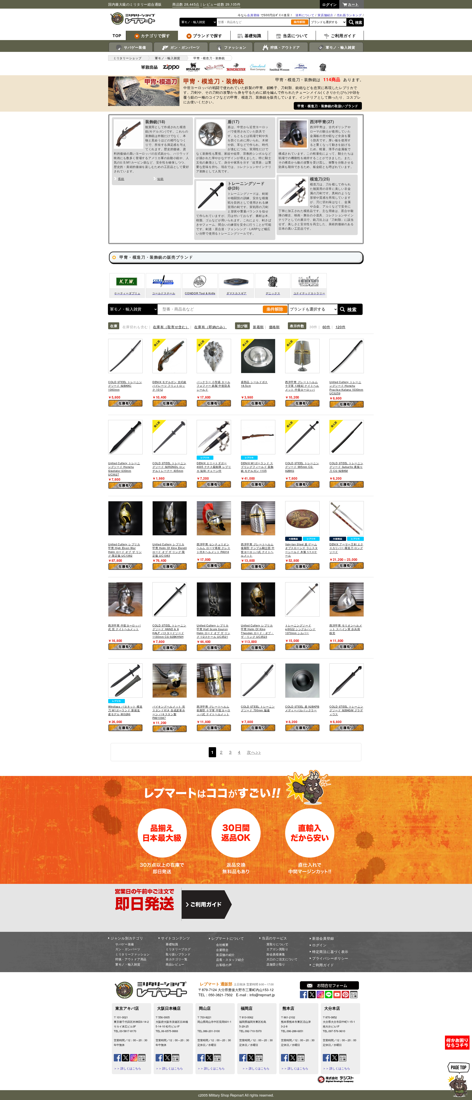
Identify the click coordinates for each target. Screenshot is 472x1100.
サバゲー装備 (134, 47)
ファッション (234, 47)
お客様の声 (224, 965)
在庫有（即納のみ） (210, 326)
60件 (326, 326)
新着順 (258, 326)
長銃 (121, 179)
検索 (358, 22)
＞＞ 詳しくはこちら (127, 1068)
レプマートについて (227, 938)
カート (353, 4)
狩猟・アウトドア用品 (131, 959)
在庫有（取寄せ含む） (171, 326)
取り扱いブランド (178, 954)
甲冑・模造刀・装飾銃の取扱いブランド (327, 106)
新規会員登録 (323, 938)
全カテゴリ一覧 (177, 959)
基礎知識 (172, 944)
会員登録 (253, 15)
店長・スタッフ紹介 (230, 959)
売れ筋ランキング (349, 15)
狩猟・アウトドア (284, 47)
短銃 (160, 179)
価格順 (274, 326)
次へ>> (254, 752)
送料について (304, 15)
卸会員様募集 (275, 954)
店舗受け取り (275, 964)
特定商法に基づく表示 (330, 951)
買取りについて (277, 944)
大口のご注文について (282, 959)
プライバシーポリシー (330, 958)
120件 (341, 326)
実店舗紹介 (325, 15)
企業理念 (222, 950)
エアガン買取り (277, 949)
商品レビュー (175, 964)
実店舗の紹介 (225, 954)
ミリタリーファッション (132, 954)
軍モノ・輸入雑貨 (339, 47)
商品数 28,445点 (185, 4)
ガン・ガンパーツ (184, 47)
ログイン (319, 944)
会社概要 (222, 944)
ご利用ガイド (323, 964)
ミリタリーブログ (178, 949)
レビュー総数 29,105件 (221, 4)
